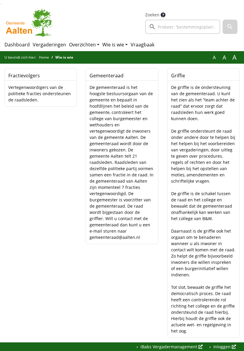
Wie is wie (113, 44)
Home (44, 57)
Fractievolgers (24, 75)
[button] (230, 27)
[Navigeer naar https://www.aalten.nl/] (30, 22)
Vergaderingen (49, 44)
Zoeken (152, 15)
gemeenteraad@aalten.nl (115, 237)
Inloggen (222, 347)
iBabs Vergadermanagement (168, 347)
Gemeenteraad (106, 75)
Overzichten (82, 44)
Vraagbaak (142, 44)
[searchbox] (182, 27)
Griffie (178, 75)
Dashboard (17, 44)
